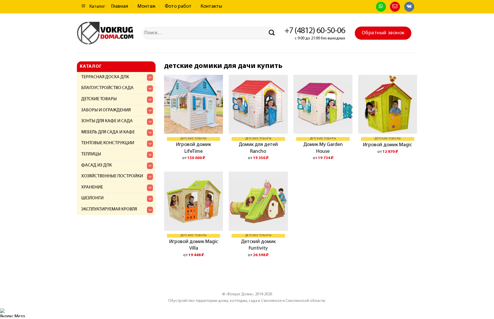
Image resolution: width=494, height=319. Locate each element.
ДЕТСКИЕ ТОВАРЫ (99, 99)
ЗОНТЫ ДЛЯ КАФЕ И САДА (107, 121)
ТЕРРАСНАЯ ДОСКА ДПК (105, 77)
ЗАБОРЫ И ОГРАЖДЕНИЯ (106, 110)
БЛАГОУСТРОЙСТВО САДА (107, 88)
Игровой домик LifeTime (193, 148)
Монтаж (147, 6)
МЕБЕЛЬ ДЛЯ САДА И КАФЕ (108, 132)
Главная (119, 6)
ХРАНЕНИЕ (92, 187)
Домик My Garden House (323, 148)
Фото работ (178, 6)
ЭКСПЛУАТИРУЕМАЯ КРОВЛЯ (109, 209)
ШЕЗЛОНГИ (92, 198)
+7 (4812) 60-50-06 (314, 31)
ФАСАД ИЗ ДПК (96, 165)
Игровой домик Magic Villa (193, 245)
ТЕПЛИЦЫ (91, 154)
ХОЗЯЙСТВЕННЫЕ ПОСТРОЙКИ (112, 176)
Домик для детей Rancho (258, 148)
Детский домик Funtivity (258, 245)
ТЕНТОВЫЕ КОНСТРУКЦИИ (107, 143)
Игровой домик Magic (387, 145)
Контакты (211, 6)
